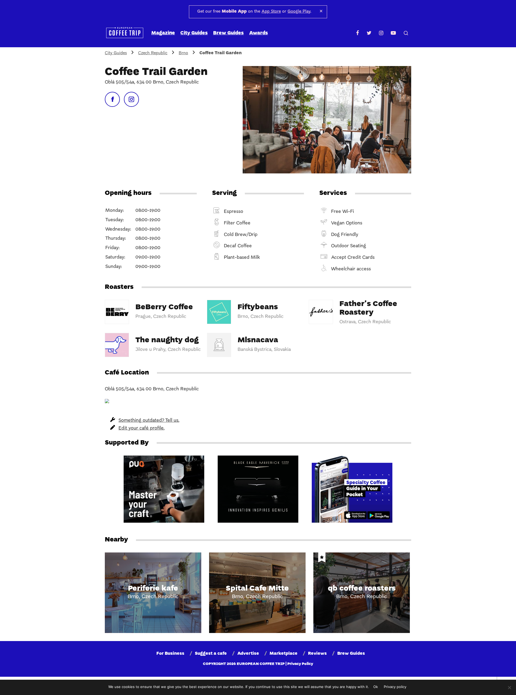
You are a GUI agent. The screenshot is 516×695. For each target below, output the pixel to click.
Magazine (163, 33)
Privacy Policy (300, 664)
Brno (183, 53)
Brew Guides (228, 33)
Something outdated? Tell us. (149, 420)
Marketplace (284, 654)
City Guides (194, 33)
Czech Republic (152, 53)
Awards (258, 33)
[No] (509, 687)
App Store (271, 11)
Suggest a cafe (211, 654)
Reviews (317, 654)
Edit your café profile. (141, 428)
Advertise (248, 654)
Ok (375, 687)
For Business (170, 654)
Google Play (299, 11)
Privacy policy (395, 687)
